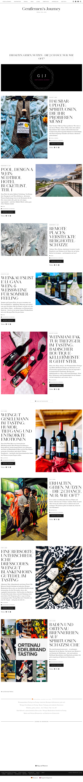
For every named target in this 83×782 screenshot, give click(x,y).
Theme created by (75, 772)
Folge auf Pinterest (42, 766)
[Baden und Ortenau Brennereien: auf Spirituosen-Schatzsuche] (24, 650)
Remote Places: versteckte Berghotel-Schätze (62, 236)
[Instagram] (73, 1)
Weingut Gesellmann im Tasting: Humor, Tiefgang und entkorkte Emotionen (16, 427)
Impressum (55, 1)
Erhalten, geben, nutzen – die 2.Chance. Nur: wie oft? (65, 489)
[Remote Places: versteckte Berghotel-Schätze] (24, 239)
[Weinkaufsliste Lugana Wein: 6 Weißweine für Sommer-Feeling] (59, 288)
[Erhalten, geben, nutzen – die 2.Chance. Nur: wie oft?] (24, 509)
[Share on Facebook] (55, 147)
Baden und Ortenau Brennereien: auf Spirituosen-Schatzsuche (64, 634)
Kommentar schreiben (56, 140)
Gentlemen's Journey (41, 8)
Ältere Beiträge (7, 691)
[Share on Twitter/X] (57, 147)
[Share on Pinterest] (59, 147)
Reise (3, 206)
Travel (26, 1)
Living (38, 1)
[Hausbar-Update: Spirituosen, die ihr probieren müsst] (24, 127)
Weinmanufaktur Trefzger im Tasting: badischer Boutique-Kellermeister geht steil (64, 349)
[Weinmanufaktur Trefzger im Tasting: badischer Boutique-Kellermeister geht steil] (24, 363)
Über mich (46, 1)
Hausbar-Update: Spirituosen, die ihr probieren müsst (63, 111)
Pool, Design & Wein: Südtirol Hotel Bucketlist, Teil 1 (17, 179)
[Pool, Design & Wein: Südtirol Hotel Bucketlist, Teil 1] (59, 180)
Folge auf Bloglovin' (42, 401)
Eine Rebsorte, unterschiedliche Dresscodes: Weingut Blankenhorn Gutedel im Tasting (17, 565)
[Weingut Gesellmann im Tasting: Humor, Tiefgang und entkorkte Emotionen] (59, 441)
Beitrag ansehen (56, 143)
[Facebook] (78, 1)
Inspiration (17, 1)
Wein (32, 1)
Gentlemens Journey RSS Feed (42, 699)
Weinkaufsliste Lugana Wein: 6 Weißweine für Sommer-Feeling (17, 288)
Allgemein (53, 379)
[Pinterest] (75, 1)
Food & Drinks (7, 1)
